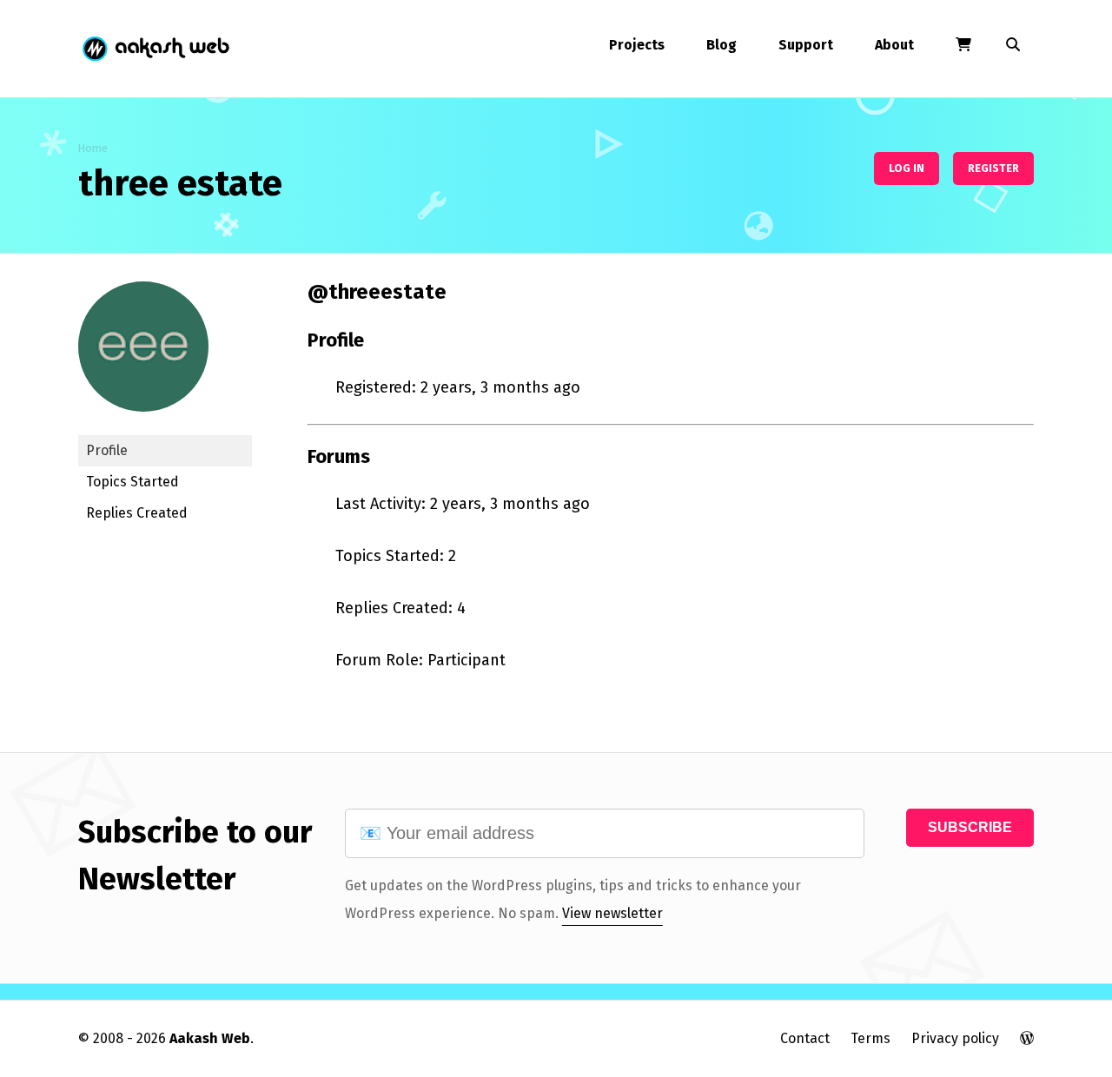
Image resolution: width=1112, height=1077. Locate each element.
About (894, 44)
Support (805, 44)
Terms (870, 1038)
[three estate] (143, 424)
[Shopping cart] (963, 45)
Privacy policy (955, 1038)
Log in (906, 168)
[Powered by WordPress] (1027, 1038)
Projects (637, 44)
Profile (107, 450)
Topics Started (132, 481)
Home (93, 148)
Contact (805, 1038)
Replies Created (137, 513)
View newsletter (612, 913)
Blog (721, 44)
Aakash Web (154, 48)
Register (993, 168)
